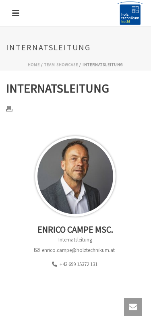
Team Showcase (61, 64)
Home (34, 64)
